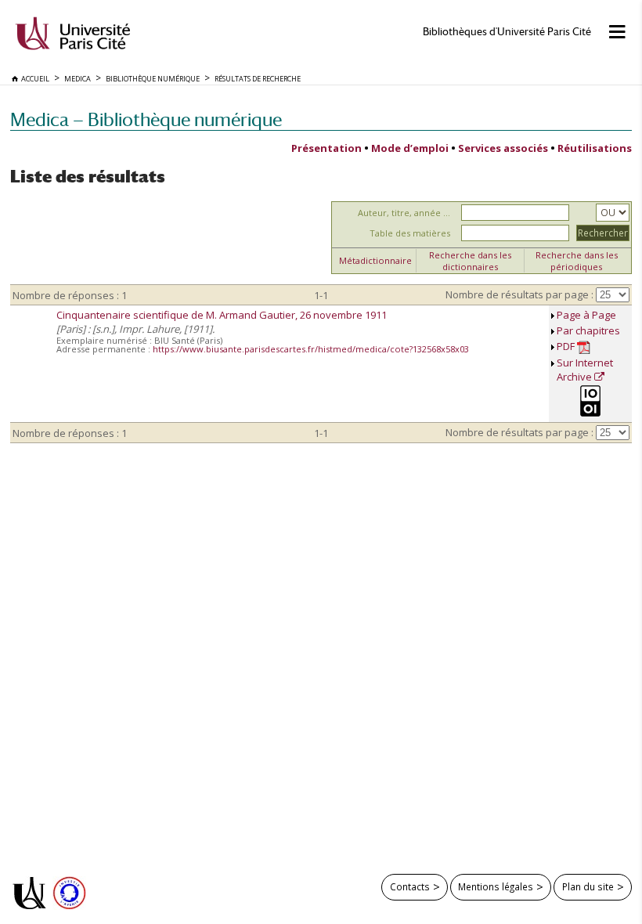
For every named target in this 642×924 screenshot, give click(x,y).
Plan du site (588, 886)
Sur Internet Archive (585, 370)
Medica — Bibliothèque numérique (146, 119)
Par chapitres (588, 330)
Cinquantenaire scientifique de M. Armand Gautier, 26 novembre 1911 (221, 315)
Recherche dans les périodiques (577, 261)
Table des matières (410, 233)
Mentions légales (495, 886)
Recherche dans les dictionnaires (470, 261)
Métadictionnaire (375, 260)
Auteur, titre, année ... (404, 212)
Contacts (410, 886)
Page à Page (586, 315)
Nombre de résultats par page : (519, 294)
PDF (567, 346)
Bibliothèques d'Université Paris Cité (507, 32)
